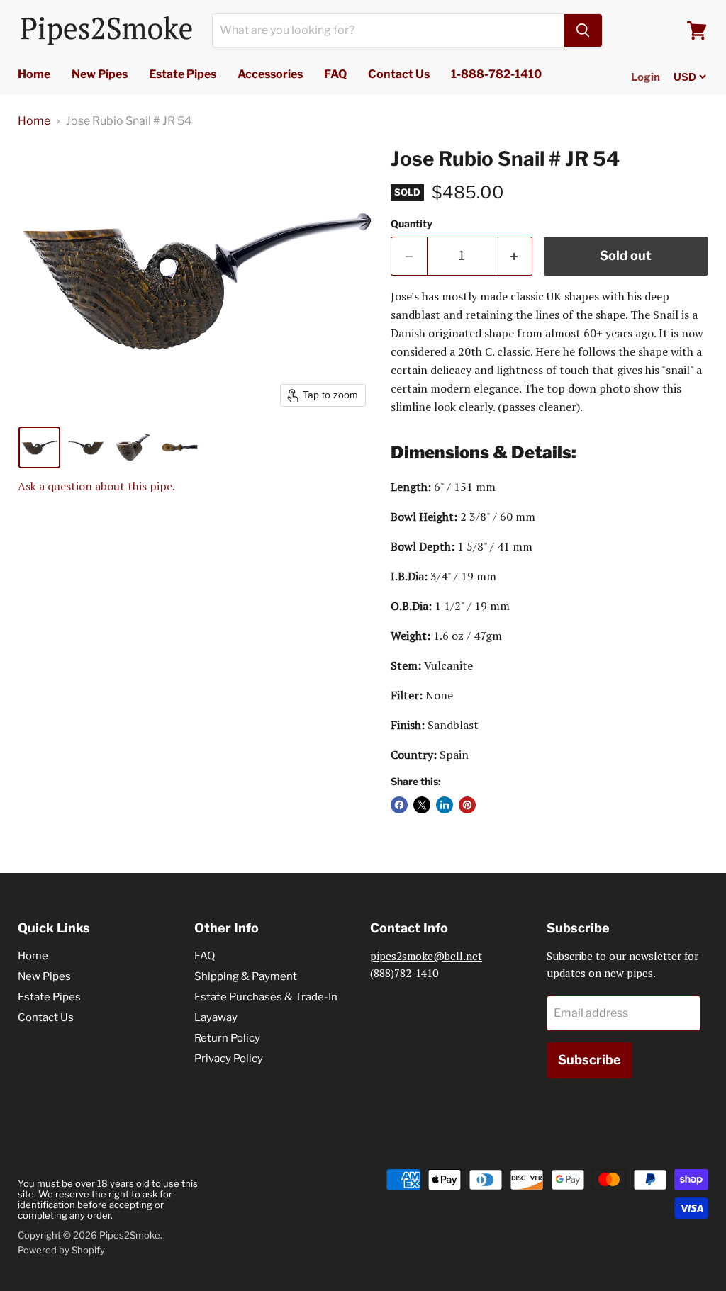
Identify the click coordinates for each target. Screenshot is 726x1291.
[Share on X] (421, 804)
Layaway (216, 1017)
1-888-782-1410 (496, 74)
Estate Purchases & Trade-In (265, 997)
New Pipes (100, 74)
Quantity (411, 224)
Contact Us (399, 74)
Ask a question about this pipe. (96, 486)
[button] (39, 447)
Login (645, 77)
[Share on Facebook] (399, 804)
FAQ (335, 74)
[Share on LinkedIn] (444, 804)
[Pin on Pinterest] (467, 804)
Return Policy (227, 1038)
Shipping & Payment (245, 976)
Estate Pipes (182, 74)
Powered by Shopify (61, 1250)
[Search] (583, 30)
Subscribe (589, 1059)
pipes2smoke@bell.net (426, 956)
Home (34, 74)
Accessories (270, 74)
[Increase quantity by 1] (514, 256)
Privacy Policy (228, 1058)
